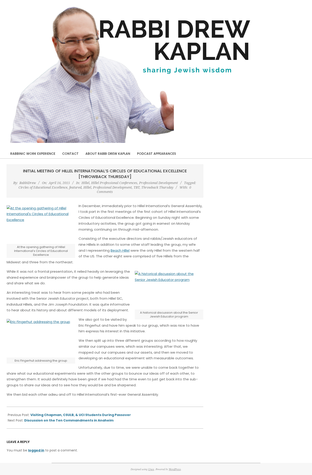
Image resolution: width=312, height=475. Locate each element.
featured (75, 187)
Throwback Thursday (157, 187)
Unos (151, 469)
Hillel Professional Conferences (114, 183)
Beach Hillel (120, 250)
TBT (137, 187)
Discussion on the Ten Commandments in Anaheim (69, 420)
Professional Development (158, 183)
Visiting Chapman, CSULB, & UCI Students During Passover (80, 415)
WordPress (175, 469)
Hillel (85, 183)
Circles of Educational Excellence (43, 187)
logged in (36, 450)
